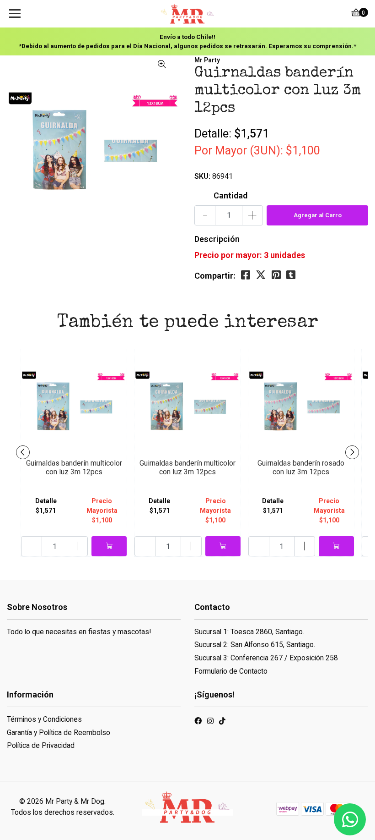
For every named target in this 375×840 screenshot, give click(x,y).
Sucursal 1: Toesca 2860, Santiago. (249, 631)
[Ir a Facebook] (198, 722)
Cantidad (230, 195)
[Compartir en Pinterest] (276, 275)
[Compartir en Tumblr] (290, 275)
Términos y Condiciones (44, 719)
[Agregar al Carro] (109, 546)
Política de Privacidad (41, 745)
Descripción (217, 239)
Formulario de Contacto (231, 671)
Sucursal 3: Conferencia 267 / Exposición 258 (266, 657)
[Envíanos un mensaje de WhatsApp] (350, 819)
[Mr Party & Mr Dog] (187, 13)
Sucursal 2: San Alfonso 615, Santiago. (254, 644)
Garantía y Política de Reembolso (58, 732)
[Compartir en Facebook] (245, 275)
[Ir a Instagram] (210, 722)
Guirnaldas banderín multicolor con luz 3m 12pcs (74, 467)
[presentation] (23, 452)
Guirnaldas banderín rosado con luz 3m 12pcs (300, 467)
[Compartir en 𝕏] (261, 275)
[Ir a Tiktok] (222, 722)
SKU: (202, 176)
